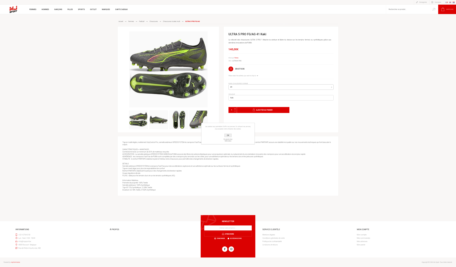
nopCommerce (15, 262)
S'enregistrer (423, 2)
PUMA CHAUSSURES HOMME (238, 83)
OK (228, 135)
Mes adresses (362, 241)
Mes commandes (363, 238)
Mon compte (361, 235)
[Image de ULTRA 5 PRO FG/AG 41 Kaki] (168, 69)
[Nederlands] (453, 2)
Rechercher (433, 9)
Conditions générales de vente (273, 238)
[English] (450, 2)
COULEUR (231, 94)
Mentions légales (268, 235)
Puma (236, 58)
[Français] (446, 2)
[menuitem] (307, 234)
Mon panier (361, 245)
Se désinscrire (236, 238)
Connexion (438, 2)
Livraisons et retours (270, 245)
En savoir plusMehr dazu (228, 140)
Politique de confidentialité (272, 241)
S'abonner (221, 238)
